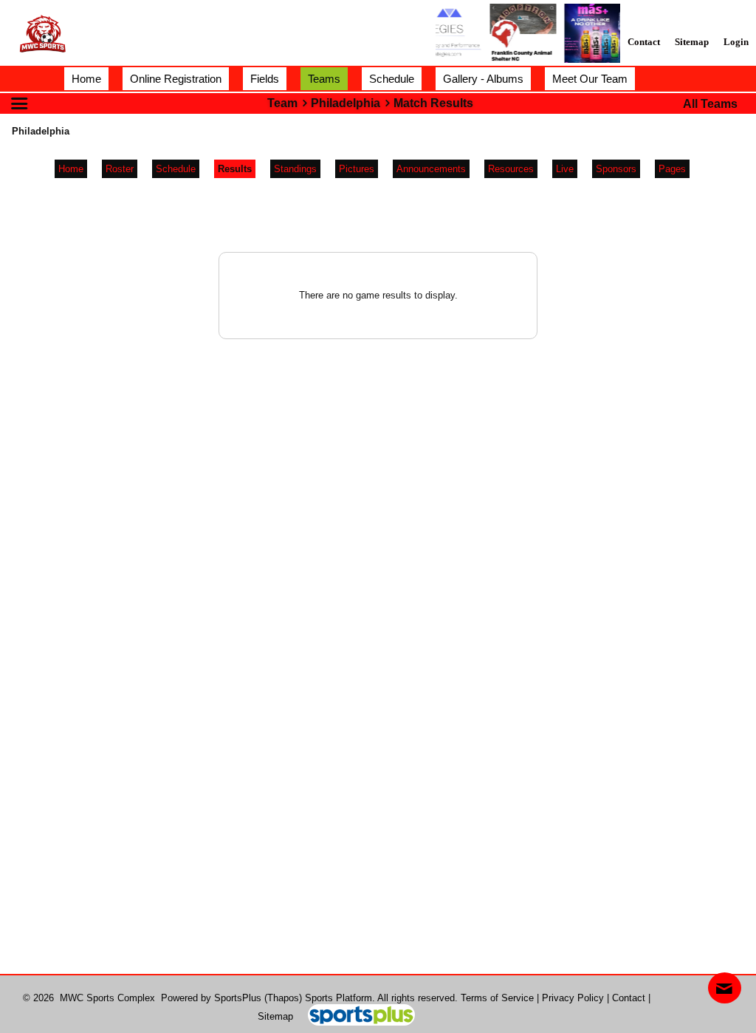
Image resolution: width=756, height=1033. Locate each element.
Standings (295, 168)
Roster (120, 168)
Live (565, 168)
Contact (628, 997)
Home (70, 168)
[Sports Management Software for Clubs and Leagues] (355, 1016)
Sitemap (275, 1016)
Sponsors (616, 168)
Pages (672, 168)
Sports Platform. (340, 997)
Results (235, 168)
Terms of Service (497, 997)
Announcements (431, 168)
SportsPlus (237, 997)
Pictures (356, 168)
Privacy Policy (573, 997)
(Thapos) (283, 997)
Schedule (176, 168)
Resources (511, 168)
